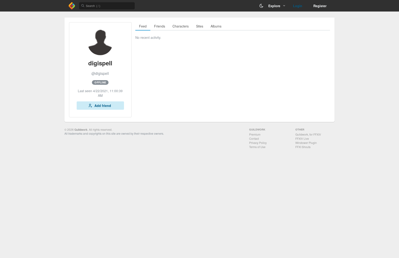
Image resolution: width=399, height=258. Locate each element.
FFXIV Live (302, 138)
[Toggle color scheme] (261, 6)
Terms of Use (257, 147)
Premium (254, 134)
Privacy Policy (258, 143)
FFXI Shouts (303, 147)
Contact (254, 138)
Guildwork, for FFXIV (308, 134)
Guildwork (81, 129)
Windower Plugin (306, 143)
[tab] (142, 26)
